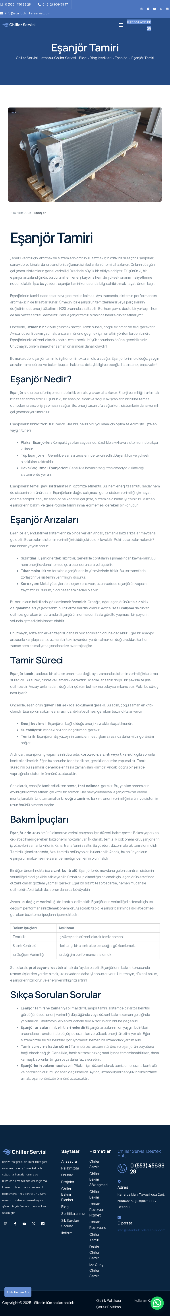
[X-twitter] (161, 9)
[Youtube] (154, 9)
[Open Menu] (121, 25)
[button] (157, 1303)
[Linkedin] (167, 9)
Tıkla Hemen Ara (18, 1292)
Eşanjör (40, 213)
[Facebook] (148, 9)
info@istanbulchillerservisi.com (141, 1230)
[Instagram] (141, 9)
